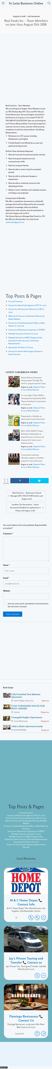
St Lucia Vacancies (15, 301)
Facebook (23, 1055)
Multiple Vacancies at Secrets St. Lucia (23, 333)
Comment (8, 533)
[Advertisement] (26, 73)
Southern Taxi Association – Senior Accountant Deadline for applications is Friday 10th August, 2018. (25, 507)
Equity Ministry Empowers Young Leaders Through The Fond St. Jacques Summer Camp (33, 380)
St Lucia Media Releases (30, 390)
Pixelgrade (44, 1059)
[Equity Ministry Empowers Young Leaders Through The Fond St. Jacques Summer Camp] (14, 382)
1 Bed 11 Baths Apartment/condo (27, 726)
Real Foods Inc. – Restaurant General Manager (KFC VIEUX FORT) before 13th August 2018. (26, 496)
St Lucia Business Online (26, 3)
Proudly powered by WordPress (16, 1059)
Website (6, 591)
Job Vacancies (33, 16)
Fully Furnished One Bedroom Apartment (25, 695)
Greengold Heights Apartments (26, 717)
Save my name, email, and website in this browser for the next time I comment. (28, 605)
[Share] (19, 480)
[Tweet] (39, 480)
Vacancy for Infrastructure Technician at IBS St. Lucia (26, 818)
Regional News (39, 387)
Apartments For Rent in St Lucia (20, 347)
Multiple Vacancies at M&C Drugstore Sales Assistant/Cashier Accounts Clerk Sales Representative (25, 340)
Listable (34, 1059)
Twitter (33, 1055)
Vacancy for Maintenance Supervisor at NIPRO (26, 330)
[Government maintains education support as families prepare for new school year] (14, 459)
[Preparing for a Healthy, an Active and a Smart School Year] (14, 421)
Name (6, 565)
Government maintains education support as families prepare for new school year (32, 458)
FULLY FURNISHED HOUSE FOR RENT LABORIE (28, 707)
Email (6, 578)
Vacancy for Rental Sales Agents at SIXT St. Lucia (27, 305)
